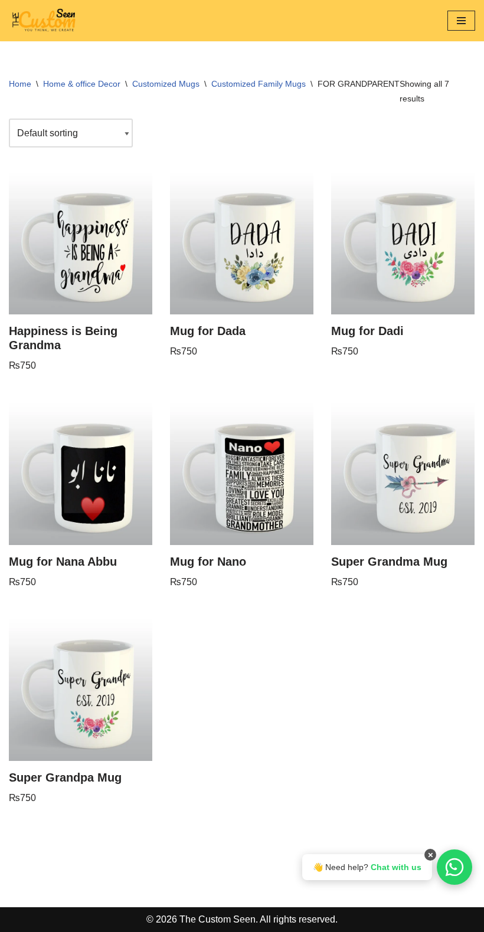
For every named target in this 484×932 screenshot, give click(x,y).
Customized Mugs (166, 83)
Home (20, 83)
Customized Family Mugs (258, 83)
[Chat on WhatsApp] (454, 867)
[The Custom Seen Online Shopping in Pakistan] (44, 20)
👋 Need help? (367, 867)
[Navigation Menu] (461, 21)
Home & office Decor (81, 83)
